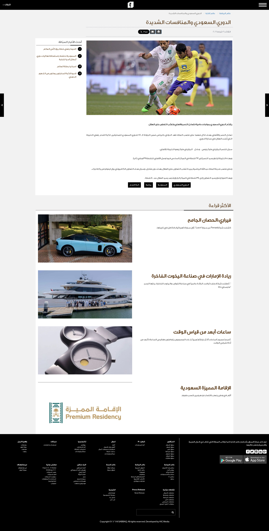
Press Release (138, 490)
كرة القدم (134, 185)
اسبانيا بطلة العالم (69, 66)
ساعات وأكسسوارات (167, 474)
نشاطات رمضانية (168, 495)
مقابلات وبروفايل (139, 481)
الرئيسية (112, 490)
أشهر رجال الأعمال (109, 447)
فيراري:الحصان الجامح (209, 220)
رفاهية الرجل (22, 442)
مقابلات (24, 449)
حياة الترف (23, 447)
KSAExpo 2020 (51, 470)
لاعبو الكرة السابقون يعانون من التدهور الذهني (60, 75)
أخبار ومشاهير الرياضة (137, 477)
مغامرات (141, 474)
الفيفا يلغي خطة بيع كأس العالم (61, 49)
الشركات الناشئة (80, 449)
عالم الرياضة (225, 13)
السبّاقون (171, 442)
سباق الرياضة (169, 451)
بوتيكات (24, 445)
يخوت (25, 451)
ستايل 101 (171, 477)
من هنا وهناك (22, 465)
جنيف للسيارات (51, 472)
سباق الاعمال (170, 445)
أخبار (113, 445)
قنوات (8, 4)
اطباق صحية (111, 470)
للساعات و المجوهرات (49, 479)
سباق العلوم (170, 454)
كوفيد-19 (141, 442)
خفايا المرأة (82, 474)
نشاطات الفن (169, 499)
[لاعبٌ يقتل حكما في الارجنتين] (2, 105)
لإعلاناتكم (111, 493)
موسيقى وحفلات (80, 483)
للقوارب (53, 483)
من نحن (112, 499)
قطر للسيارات (51, 474)
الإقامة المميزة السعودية (205, 388)
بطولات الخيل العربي (167, 504)
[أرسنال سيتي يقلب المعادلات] (267, 105)
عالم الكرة (210, 13)
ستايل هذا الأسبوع (168, 468)
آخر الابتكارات (81, 447)
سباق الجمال (170, 456)
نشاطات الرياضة (168, 497)
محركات (54, 442)
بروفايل (83, 445)
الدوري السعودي (181, 185)
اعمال (113, 442)
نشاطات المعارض (168, 502)
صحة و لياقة (111, 468)
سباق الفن (170, 449)
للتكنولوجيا (52, 481)
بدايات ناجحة (110, 451)
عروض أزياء (170, 470)
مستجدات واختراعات (49, 445)
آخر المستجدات (139, 445)
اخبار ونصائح (170, 472)
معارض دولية (51, 465)
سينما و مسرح (81, 479)
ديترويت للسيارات (50, 477)
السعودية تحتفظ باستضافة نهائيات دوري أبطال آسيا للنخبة (59, 58)
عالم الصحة (111, 465)
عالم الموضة (169, 465)
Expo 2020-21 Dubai (49, 468)
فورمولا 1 (141, 472)
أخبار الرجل (82, 472)
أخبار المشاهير (81, 468)
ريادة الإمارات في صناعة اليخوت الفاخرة (191, 276)
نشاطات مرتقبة (169, 490)
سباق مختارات (169, 458)
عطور (172, 479)
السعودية (162, 185)
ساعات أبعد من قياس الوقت (202, 332)
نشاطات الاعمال (168, 493)
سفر (84, 477)
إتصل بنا (112, 497)
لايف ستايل (81, 465)
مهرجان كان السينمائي (78, 470)
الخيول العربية (139, 468)
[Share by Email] (152, 32)
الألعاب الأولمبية (139, 479)
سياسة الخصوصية (109, 495)
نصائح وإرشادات (109, 454)
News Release (139, 493)
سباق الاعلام (170, 447)
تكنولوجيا (82, 442)
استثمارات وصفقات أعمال (106, 449)
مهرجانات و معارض (79, 481)
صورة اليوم (23, 470)
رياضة (148, 185)
